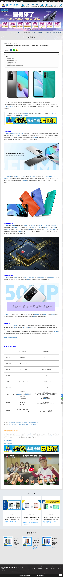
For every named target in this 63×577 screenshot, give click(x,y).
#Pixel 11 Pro (16, 521)
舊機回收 (42, 6)
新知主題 (33, 569)
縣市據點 (46, 567)
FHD (15, 133)
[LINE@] (38, 1)
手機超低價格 (23, 115)
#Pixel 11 (36, 522)
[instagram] (32, 1)
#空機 (18, 48)
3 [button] (30, 29)
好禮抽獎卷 (50, 113)
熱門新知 (46, 569)
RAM (34, 225)
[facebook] (44, 1)
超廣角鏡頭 (31, 278)
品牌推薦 (40, 567)
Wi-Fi (48, 229)
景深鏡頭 (52, 278)
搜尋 (60, 1)
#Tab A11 (44, 523)
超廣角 (37, 314)
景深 (54, 314)
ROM (40, 225)
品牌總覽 (33, 567)
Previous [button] (2, 19)
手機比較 (37, 6)
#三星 (54, 521)
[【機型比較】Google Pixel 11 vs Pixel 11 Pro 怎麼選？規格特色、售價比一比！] (31, 505)
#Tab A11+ (49, 523)
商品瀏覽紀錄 (61, 400)
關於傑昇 (61, 6)
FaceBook (61, 395)
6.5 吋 (12, 133)
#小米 (5, 48)
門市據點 (47, 6)
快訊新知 (56, 6)
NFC (54, 229)
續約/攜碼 (32, 436)
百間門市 (50, 436)
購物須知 (53, 569)
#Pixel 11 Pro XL (7, 523)
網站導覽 (60, 569)
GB (32, 225)
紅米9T (11, 106)
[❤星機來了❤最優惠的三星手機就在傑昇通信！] (31, 19)
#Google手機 (31, 522)
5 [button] (32, 29)
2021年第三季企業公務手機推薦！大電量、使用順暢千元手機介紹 (23, 423)
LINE (62, 398)
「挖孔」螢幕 (20, 133)
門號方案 (51, 6)
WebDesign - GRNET (40, 575)
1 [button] (27, 29)
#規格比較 (9, 48)
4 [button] (31, 29)
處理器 (25, 225)
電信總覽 (60, 567)
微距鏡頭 (42, 278)
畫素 (16, 278)
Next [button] (60, 19)
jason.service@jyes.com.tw (12, 571)
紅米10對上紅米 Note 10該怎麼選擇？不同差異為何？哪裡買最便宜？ (24, 425)
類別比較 (40, 569)
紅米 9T (9, 177)
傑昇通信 (26, 113)
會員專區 (53, 1)
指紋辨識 (35, 137)
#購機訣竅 (14, 48)
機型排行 (28, 6)
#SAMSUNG (50, 521)
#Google (11, 521)
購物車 (58, 1)
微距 (46, 314)
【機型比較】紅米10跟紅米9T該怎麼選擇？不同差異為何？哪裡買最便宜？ (12, 6)
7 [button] (35, 29)
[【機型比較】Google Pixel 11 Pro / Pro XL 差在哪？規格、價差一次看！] (12, 505)
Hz (11, 135)
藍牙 (51, 229)
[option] (31, 19)
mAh (53, 231)
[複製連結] (17, 50)
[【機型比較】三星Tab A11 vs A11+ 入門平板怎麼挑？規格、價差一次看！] (51, 505)
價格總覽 (23, 6)
